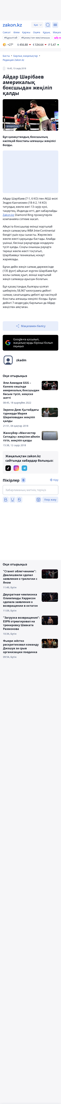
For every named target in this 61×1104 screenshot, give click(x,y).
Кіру (55, 479)
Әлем (16, 32)
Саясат (7, 32)
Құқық (46, 32)
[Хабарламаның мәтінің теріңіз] (30, 490)
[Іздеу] (48, 25)
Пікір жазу (50, 499)
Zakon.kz (8, 215)
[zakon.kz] (12, 25)
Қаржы (26, 32)
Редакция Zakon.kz (13, 60)
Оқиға (36, 32)
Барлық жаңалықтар (25, 55)
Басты (6, 55)
